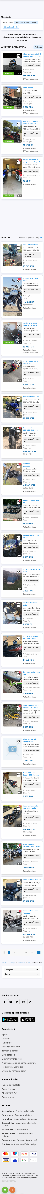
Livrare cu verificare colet (14, 1071)
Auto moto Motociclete (25, 22)
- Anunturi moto (15, 1129)
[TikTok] (30, 1001)
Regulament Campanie (12, 1067)
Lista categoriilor (9, 1055)
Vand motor (28, 88)
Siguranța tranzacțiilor (12, 1059)
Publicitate (7, 1043)
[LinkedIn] (17, 1001)
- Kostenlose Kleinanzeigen (19, 1144)
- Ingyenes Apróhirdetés (20, 1140)
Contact (5, 1038)
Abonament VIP (9, 1093)
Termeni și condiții (10, 1051)
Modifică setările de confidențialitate (19, 1063)
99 (32, 952)
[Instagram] (23, 1001)
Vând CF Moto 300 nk (32, 880)
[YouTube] (10, 1001)
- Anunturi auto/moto (18, 1111)
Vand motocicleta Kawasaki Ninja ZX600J (30, 808)
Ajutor (4, 1034)
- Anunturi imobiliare (17, 1115)
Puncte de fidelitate (11, 1085)
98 (26, 952)
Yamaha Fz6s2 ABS (31, 397)
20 (37, 238)
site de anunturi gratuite (27, 1178)
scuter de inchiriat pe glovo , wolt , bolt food (31, 162)
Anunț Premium (9, 1089)
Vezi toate (38, 47)
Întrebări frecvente (11, 1046)
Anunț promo (8, 1097)
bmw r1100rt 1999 (30, 245)
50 (41, 238)
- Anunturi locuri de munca (19, 1119)
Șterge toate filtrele (11, 27)
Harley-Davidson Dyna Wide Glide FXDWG (30, 325)
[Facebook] (4, 1001)
